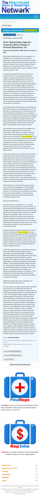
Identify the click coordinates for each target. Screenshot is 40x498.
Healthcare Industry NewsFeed (19, 364)
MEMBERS (5, 477)
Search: (12, 351)
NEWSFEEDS (6, 465)
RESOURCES (6, 474)
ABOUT (4, 481)
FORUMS (5, 471)
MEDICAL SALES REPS (9, 468)
